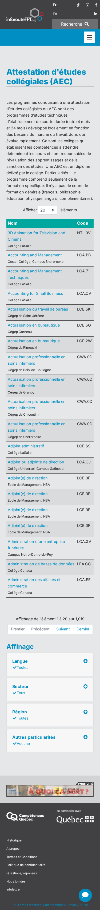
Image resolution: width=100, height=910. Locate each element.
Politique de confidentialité (26, 865)
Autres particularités (33, 740)
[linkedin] (96, 13)
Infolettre (13, 889)
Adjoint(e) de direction (28, 478)
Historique (14, 840)
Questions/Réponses (21, 873)
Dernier (83, 629)
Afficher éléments (50, 210)
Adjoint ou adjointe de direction (36, 462)
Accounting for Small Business (35, 293)
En (55, 14)
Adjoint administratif (26, 446)
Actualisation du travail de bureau (38, 309)
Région (20, 714)
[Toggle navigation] (89, 37)
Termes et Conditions (21, 857)
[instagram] (87, 4)
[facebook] (96, 4)
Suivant (63, 629)
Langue (20, 664)
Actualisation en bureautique (34, 325)
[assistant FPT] (85, 895)
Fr (55, 5)
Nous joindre (15, 881)
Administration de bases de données (41, 564)
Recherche (72, 24)
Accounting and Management (35, 255)
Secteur (20, 689)
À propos (12, 849)
